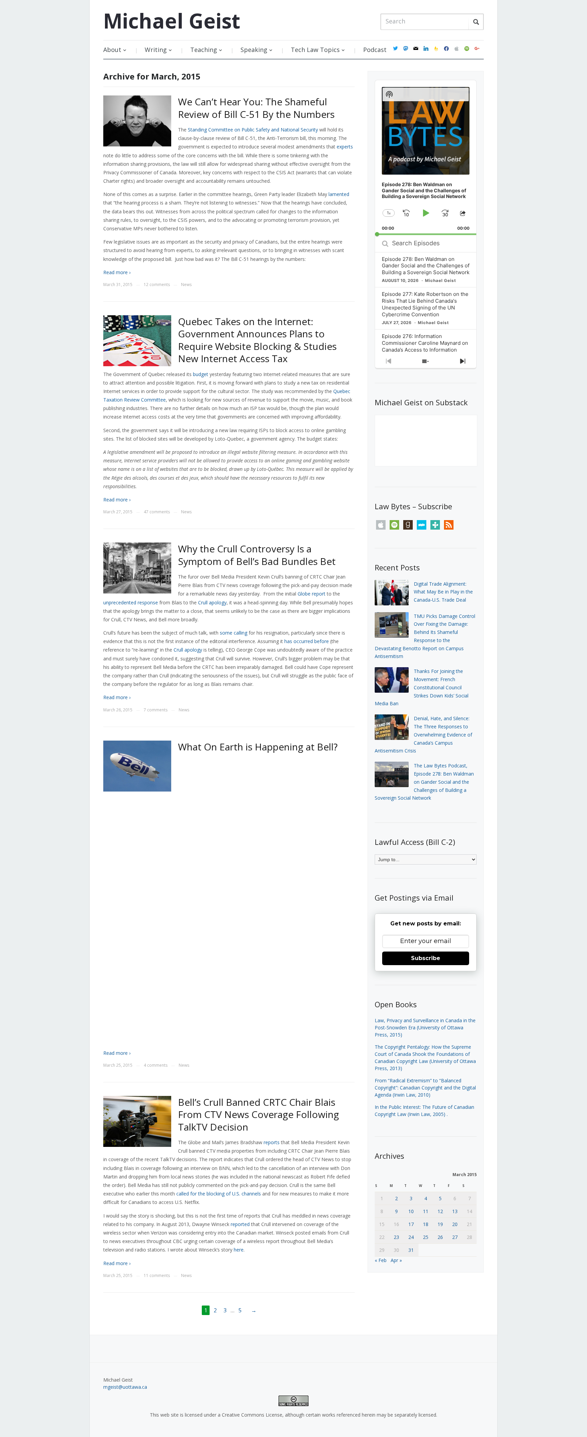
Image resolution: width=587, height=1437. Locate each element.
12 (440, 1211)
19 (440, 1224)
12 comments (157, 284)
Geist (171, 21)
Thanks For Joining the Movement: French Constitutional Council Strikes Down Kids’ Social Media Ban (421, 687)
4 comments (155, 1065)
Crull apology (212, 602)
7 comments (155, 710)
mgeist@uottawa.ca (125, 1387)
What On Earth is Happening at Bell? (258, 746)
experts (345, 146)
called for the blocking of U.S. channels (218, 1193)
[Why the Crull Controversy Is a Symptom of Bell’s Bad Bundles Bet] (137, 567)
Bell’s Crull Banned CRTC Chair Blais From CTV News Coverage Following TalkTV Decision (258, 1114)
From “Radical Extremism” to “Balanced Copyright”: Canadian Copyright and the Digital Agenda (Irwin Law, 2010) (425, 1087)
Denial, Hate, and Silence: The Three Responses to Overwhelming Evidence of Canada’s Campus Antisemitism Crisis (423, 734)
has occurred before (306, 641)
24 (411, 1237)
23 (396, 1237)
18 (425, 1224)
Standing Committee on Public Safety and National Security (253, 129)
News (186, 284)
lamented (338, 194)
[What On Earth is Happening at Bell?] (137, 765)
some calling (233, 632)
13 (455, 1211)
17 (411, 1224)
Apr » (396, 1260)
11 (425, 1211)
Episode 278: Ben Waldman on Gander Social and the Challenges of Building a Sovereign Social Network (425, 266)
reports (272, 1142)
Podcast (375, 50)
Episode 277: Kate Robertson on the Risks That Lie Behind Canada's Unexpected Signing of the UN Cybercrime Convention (425, 304)
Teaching (203, 50)
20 (455, 1224)
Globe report (311, 593)
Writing (156, 50)
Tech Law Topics (315, 50)
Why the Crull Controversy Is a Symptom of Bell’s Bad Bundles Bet (257, 554)
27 (455, 1237)
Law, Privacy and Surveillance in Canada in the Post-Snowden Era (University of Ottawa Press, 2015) (425, 1027)
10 (411, 1211)
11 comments (157, 1275)
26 (440, 1237)
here (239, 1249)
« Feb (381, 1260)
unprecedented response (130, 602)
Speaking (254, 50)
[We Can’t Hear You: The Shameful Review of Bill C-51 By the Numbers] (137, 120)
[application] (425, 157)
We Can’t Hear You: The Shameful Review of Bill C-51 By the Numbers (256, 107)
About (112, 50)
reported (240, 1224)
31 (411, 1250)
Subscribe (425, 958)
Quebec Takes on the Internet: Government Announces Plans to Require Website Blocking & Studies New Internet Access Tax (257, 340)
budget (200, 374)
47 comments (157, 512)
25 (425, 1237)
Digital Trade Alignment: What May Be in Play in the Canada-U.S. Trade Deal (443, 592)
